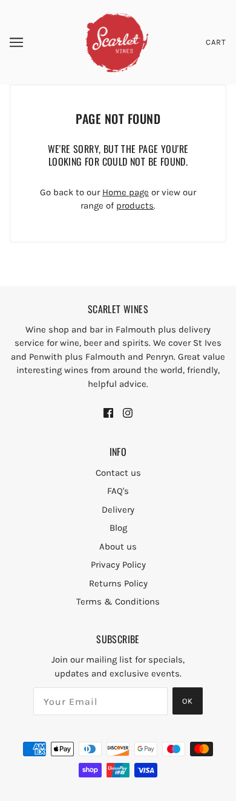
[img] (108, 412)
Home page (125, 192)
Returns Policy (118, 583)
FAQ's (118, 490)
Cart (216, 42)
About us (118, 546)
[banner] (117, 41)
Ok (187, 700)
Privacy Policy (118, 564)
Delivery (118, 509)
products (135, 205)
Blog (118, 527)
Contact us (118, 472)
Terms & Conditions (118, 601)
